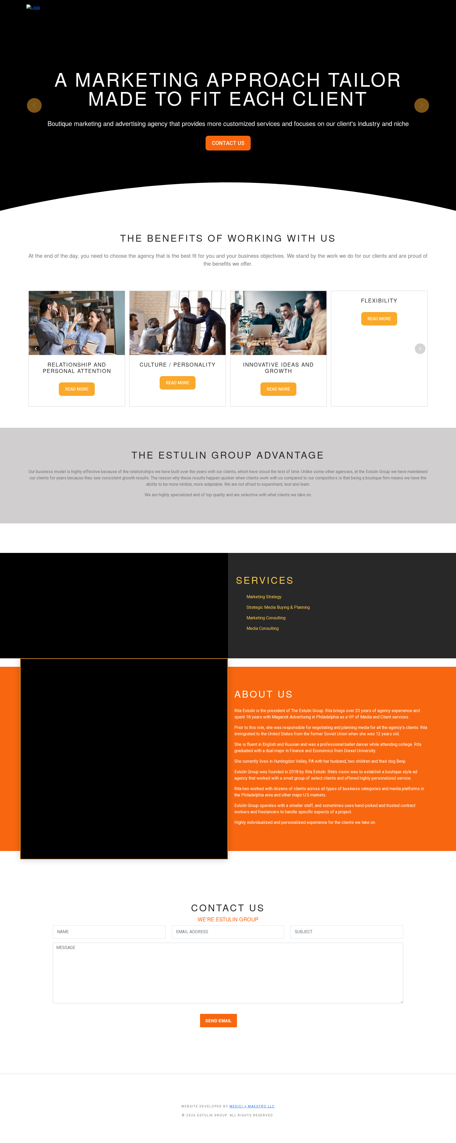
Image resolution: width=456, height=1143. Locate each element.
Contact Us (228, 143)
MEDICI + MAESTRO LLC (252, 1106)
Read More (76, 389)
